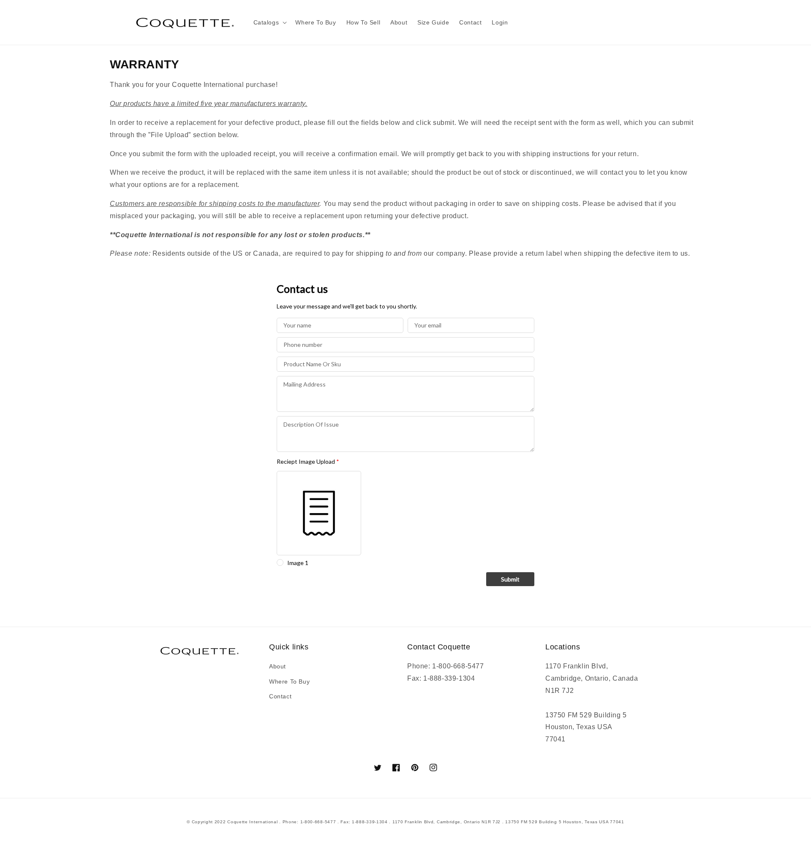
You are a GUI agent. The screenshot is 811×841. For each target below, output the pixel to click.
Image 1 (297, 562)
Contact (280, 696)
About (277, 666)
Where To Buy (289, 681)
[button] (269, 22)
